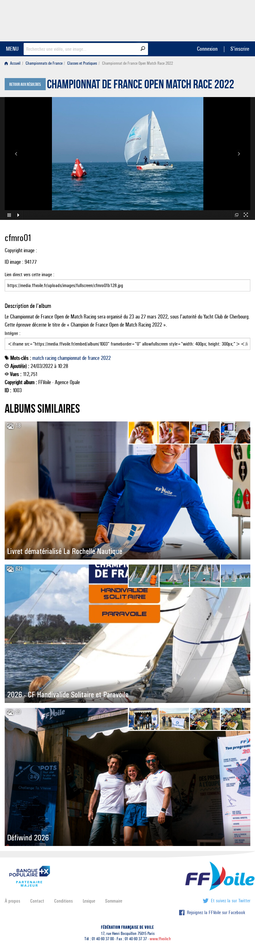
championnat (69, 358)
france (94, 358)
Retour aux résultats (25, 84)
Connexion (207, 48)
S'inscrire (239, 48)
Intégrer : (13, 333)
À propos (12, 901)
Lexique (89, 901)
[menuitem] (14, 63)
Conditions (63, 901)
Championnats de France (44, 63)
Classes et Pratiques (82, 63)
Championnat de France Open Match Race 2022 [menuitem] (137, 63)
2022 (106, 358)
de (84, 358)
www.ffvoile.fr (160, 938)
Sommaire (113, 901)
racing (50, 358)
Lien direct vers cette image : (29, 274)
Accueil (15, 63)
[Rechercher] (143, 48)
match (38, 358)
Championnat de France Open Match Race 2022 (140, 86)
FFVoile (211, 19)
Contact (37, 901)
